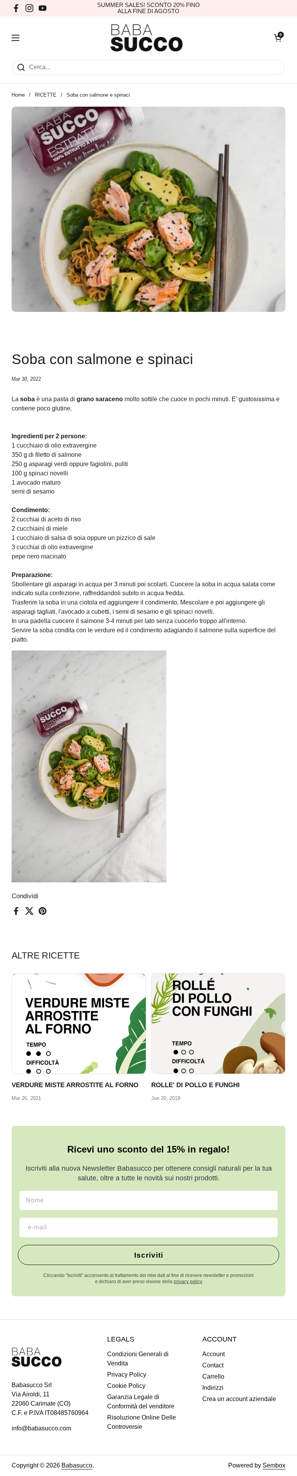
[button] (277, 38)
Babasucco (76, 1465)
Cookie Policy (126, 1385)
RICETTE (45, 95)
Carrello (213, 1376)
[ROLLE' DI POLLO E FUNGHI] (218, 1023)
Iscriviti (148, 1255)
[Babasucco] (147, 37)
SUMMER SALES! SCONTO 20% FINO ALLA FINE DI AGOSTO (148, 8)
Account (213, 1354)
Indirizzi (213, 1387)
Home (18, 95)
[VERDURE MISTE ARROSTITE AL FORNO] (79, 1023)
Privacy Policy (126, 1374)
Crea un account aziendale (239, 1399)
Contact (213, 1365)
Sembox (274, 1465)
